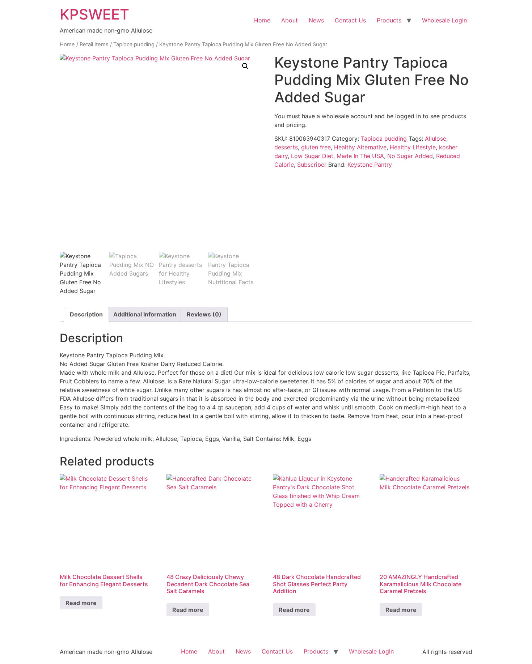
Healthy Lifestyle (413, 147)
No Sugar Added (410, 155)
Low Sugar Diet (312, 155)
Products (389, 20)
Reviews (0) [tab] (204, 314)
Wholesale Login (444, 20)
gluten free (316, 147)
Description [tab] (86, 314)
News (316, 20)
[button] (245, 66)
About (289, 20)
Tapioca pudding (134, 44)
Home (262, 20)
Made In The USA (360, 155)
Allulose (435, 138)
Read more (81, 602)
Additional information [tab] (144, 314)
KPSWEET (94, 14)
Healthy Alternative (360, 147)
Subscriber (311, 164)
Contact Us (350, 20)
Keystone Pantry (369, 164)
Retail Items (94, 44)
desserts (286, 147)
